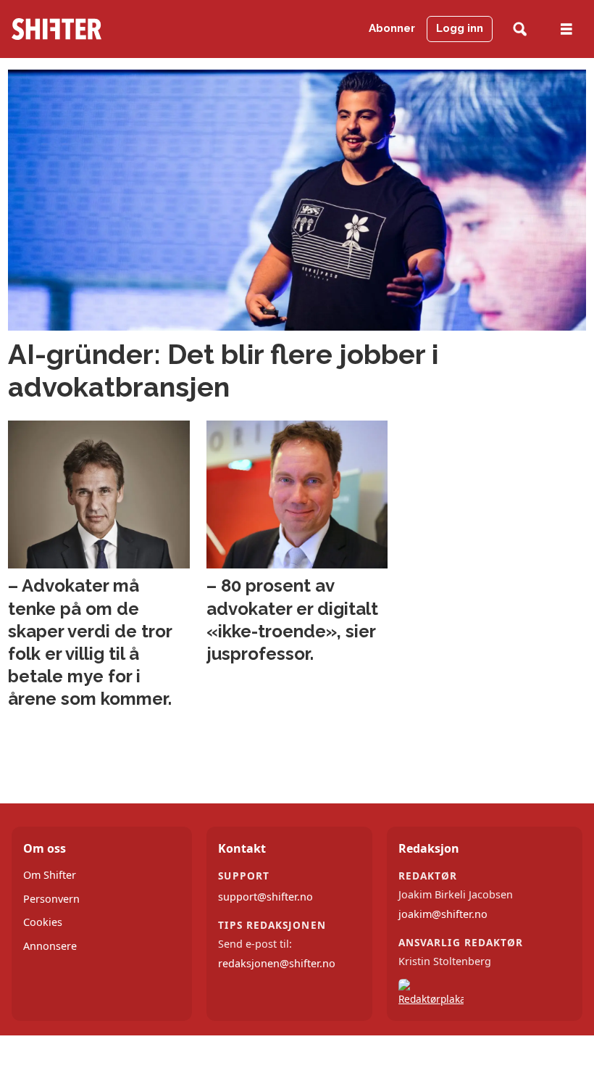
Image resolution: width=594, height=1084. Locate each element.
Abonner (392, 28)
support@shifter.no (265, 896)
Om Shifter (49, 875)
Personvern (51, 899)
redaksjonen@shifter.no (276, 963)
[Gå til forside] (94, 29)
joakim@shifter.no (443, 914)
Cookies (42, 922)
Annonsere (50, 946)
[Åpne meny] (566, 29)
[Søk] (519, 29)
